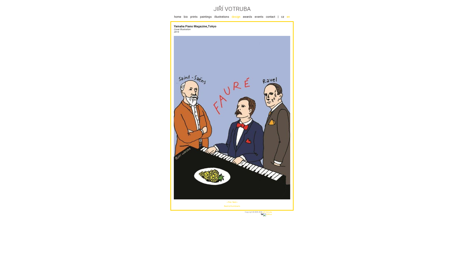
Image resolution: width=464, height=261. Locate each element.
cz (282, 16)
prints (194, 16)
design (236, 16)
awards (247, 16)
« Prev (229, 202)
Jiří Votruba (267, 212)
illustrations (221, 16)
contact (270, 16)
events (259, 16)
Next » (234, 202)
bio (186, 16)
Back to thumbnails (232, 206)
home (177, 16)
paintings (206, 16)
